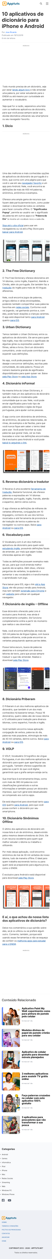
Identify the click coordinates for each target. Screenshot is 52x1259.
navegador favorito (32, 183)
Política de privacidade (11, 1230)
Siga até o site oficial (12, 225)
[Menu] (47, 3)
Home (4, 1241)
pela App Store (29, 376)
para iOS (14, 320)
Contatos (6, 1233)
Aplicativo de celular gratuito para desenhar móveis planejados (35, 1054)
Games (4, 1158)
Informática (6, 1162)
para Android (38, 317)
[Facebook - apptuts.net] (3, 1200)
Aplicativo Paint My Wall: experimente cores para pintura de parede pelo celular (36, 1012)
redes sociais (22, 307)
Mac (3, 1174)
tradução (7, 287)
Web (3, 1186)
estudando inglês (11, 548)
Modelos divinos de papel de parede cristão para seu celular (36, 1033)
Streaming (6, 1182)
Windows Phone (8, 1194)
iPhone (4, 1170)
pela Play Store (10, 376)
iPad (3, 1166)
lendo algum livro (21, 90)
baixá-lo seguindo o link (14, 442)
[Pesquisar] (41, 3)
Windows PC (7, 1190)
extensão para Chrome (32, 591)
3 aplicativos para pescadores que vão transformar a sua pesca (34, 1121)
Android (5, 1154)
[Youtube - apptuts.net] (9, 1200)
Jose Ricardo (11, 32)
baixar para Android (12, 232)
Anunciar (5, 1237)
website (10, 594)
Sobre (4, 1222)
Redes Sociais (7, 1178)
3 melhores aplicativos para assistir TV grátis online (35, 1076)
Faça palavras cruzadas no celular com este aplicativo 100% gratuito (36, 1099)
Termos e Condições (10, 1226)
